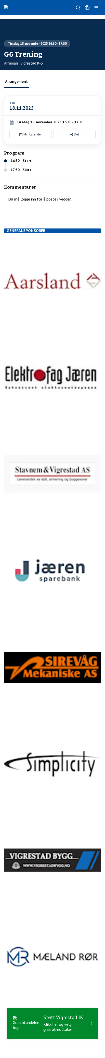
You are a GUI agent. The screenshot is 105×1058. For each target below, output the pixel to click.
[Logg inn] (87, 7)
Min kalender (32, 134)
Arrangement (16, 81)
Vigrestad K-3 (31, 63)
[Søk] (78, 7)
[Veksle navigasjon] (96, 7)
